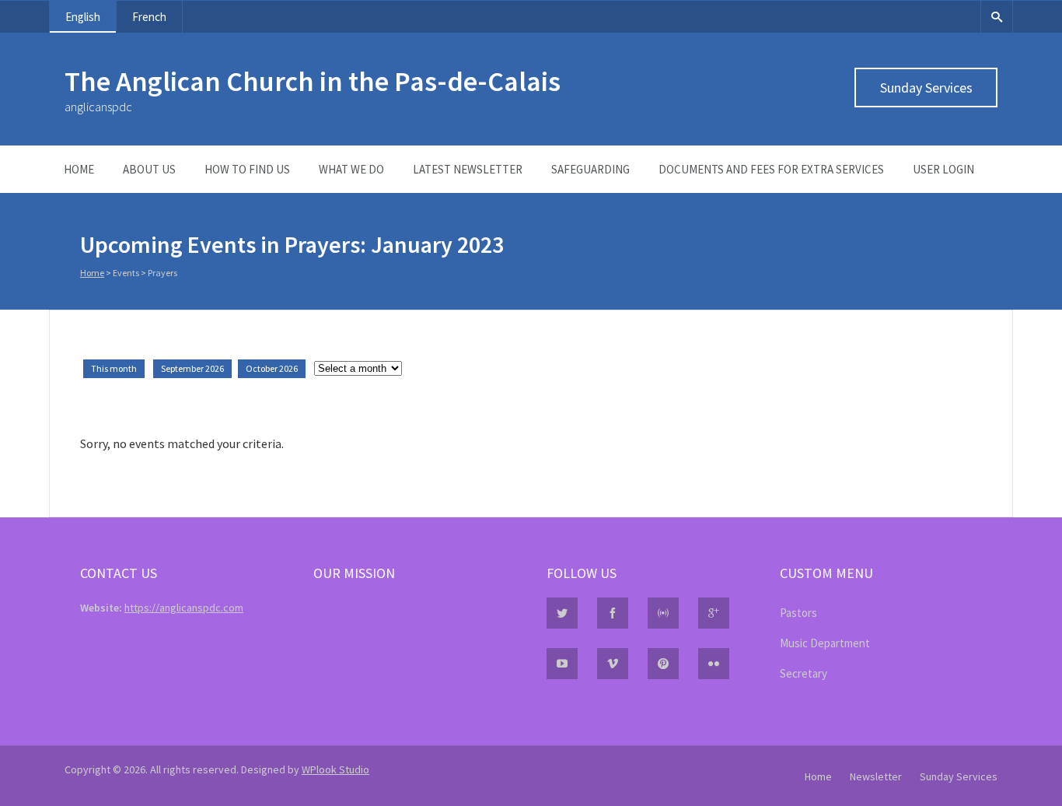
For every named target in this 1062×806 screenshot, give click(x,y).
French (149, 16)
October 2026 (272, 368)
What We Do (351, 169)
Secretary (803, 673)
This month (114, 368)
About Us (149, 169)
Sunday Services (926, 87)
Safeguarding (590, 169)
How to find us (247, 169)
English (82, 16)
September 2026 (192, 368)
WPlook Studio (335, 769)
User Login (943, 169)
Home (79, 169)
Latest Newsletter (467, 169)
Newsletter (876, 776)
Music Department (825, 643)
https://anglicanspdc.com (183, 608)
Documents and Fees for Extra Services (771, 169)
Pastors (798, 612)
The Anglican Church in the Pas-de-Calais (313, 81)
